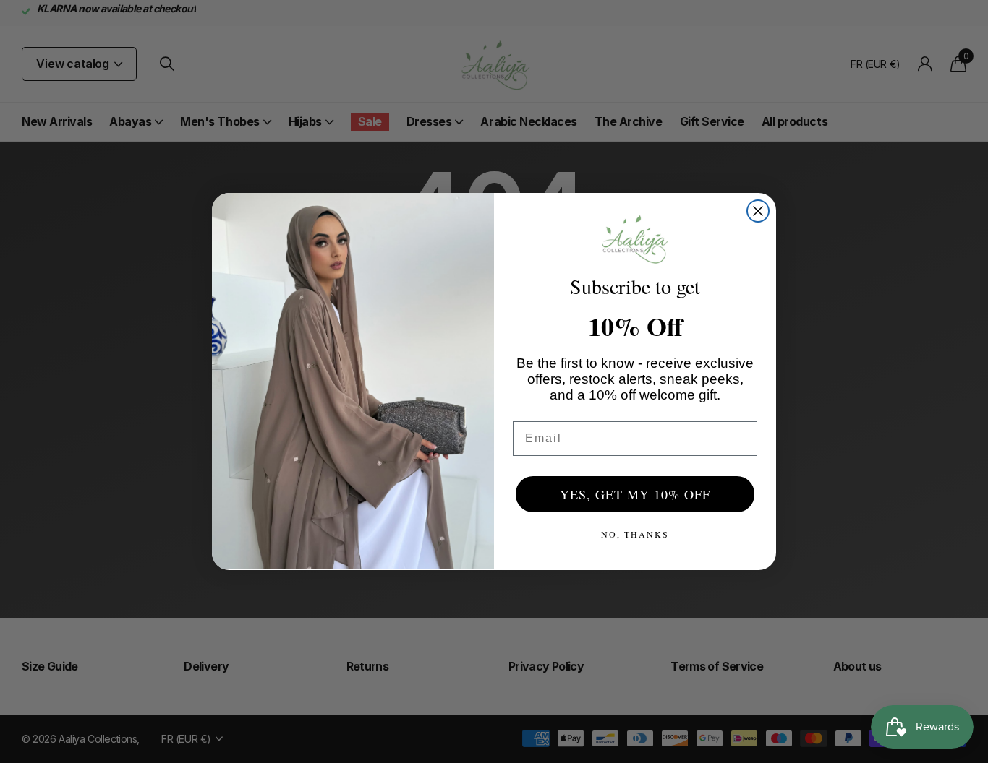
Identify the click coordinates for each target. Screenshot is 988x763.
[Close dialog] (758, 211)
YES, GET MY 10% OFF (635, 494)
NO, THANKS (635, 534)
